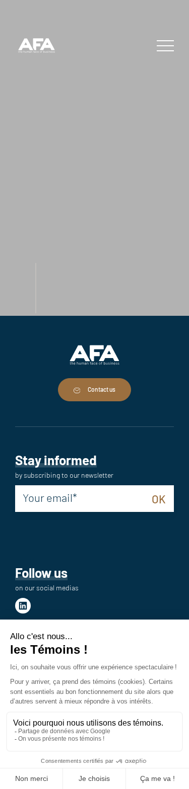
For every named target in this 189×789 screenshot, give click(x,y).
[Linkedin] (23, 605)
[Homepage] (36, 46)
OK (159, 498)
